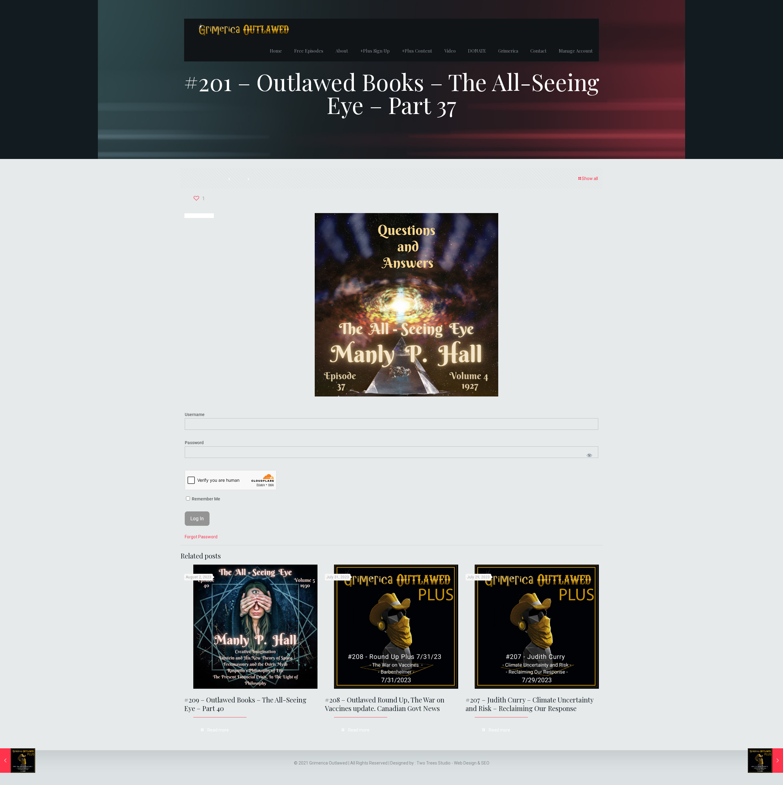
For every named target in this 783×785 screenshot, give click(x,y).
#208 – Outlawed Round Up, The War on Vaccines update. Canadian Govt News (384, 704)
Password (194, 442)
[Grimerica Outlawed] (242, 29)
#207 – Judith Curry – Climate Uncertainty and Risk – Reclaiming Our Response (529, 704)
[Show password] (589, 455)
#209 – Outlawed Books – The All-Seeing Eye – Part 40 (245, 704)
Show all (590, 178)
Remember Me (205, 498)
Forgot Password (201, 536)
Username (195, 414)
